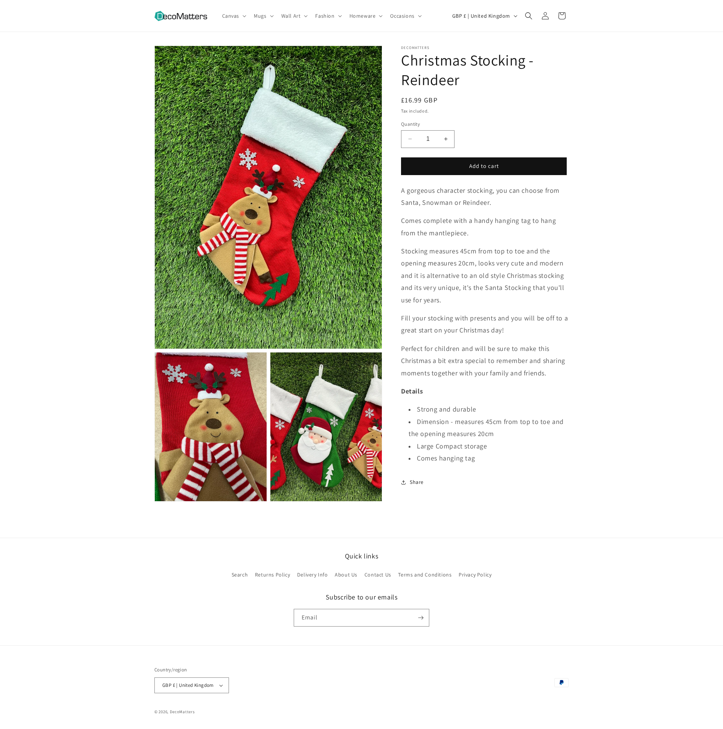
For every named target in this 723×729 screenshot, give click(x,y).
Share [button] (417, 482)
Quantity (410, 124)
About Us (346, 574)
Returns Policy (272, 574)
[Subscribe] (420, 618)
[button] (234, 16)
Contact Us (378, 574)
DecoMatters (182, 711)
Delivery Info (312, 574)
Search (240, 574)
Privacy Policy (475, 574)
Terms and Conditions (424, 574)
